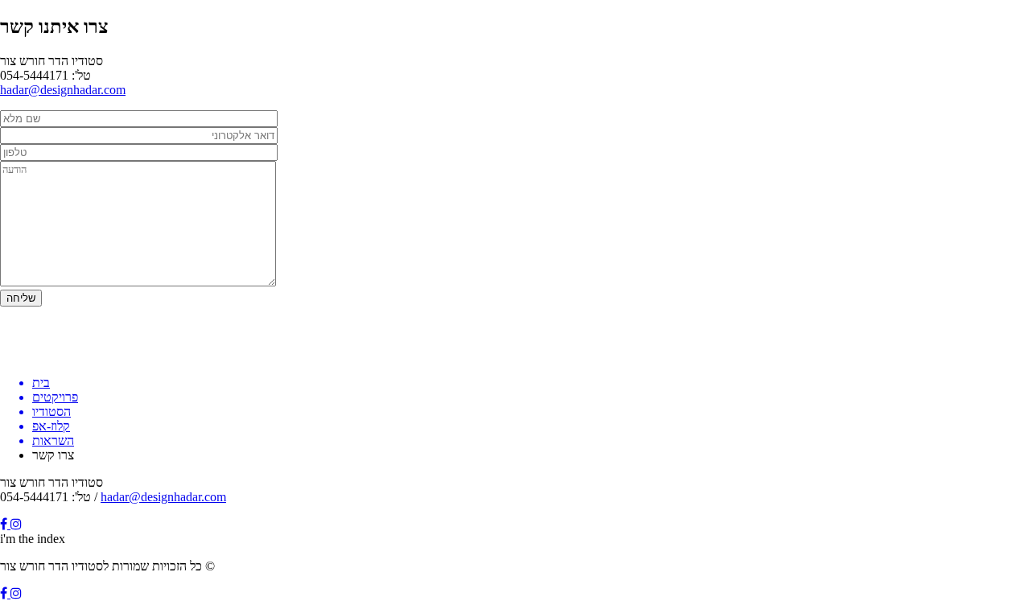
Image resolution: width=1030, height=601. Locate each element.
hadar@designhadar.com (63, 90)
